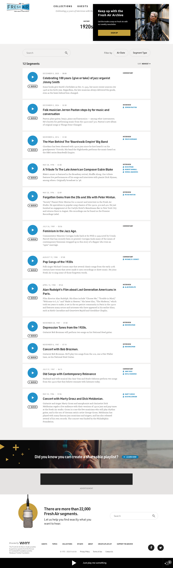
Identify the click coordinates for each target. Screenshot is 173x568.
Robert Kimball (131, 169)
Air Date (121, 52)
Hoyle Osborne (131, 374)
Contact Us (109, 551)
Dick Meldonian (131, 397)
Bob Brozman (130, 325)
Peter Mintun (130, 195)
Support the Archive (125, 544)
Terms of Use (97, 551)
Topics (54, 544)
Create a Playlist (105, 544)
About (90, 544)
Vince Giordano (131, 139)
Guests (82, 6)
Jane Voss (128, 371)
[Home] (18, 7)
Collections (63, 6)
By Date (80, 544)
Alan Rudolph (130, 287)
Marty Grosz (130, 394)
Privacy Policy (85, 551)
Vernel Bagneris (131, 172)
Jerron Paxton (131, 107)
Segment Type (140, 52)
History (86, 21)
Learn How (131, 457)
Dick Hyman (129, 167)
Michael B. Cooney (132, 259)
